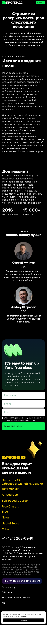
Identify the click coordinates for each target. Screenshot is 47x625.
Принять (24, 620)
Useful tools (10, 523)
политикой (23, 616)
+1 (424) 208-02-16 (17, 538)
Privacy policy (8, 587)
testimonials (10, 489)
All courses (10, 494)
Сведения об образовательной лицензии (22, 482)
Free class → (10, 506)
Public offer (7, 592)
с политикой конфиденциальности (19, 420)
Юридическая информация (16, 598)
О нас (6, 529)
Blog (5, 511)
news (6, 517)
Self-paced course (15, 500)
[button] (40, 2)
